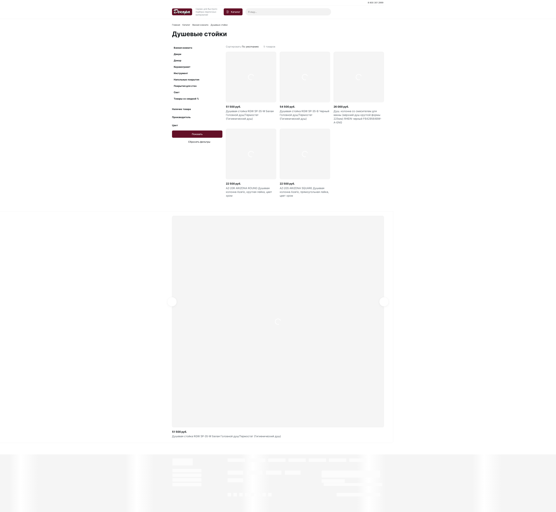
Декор (177, 60)
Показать (197, 134)
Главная (176, 25)
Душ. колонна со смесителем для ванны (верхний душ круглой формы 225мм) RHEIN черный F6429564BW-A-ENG (357, 117)
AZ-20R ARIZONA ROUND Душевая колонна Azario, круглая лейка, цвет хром (249, 192)
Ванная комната (200, 25)
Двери (177, 54)
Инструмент (181, 73)
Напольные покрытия (186, 79)
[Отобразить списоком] (383, 46)
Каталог (186, 25)
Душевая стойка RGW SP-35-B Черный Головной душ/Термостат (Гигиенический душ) (304, 115)
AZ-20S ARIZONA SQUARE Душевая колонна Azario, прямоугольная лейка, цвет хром (304, 192)
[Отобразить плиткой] (379, 46)
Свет (177, 92)
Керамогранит (182, 66)
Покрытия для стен (185, 85)
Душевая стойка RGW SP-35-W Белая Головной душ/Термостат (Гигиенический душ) (250, 115)
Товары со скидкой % (186, 98)
